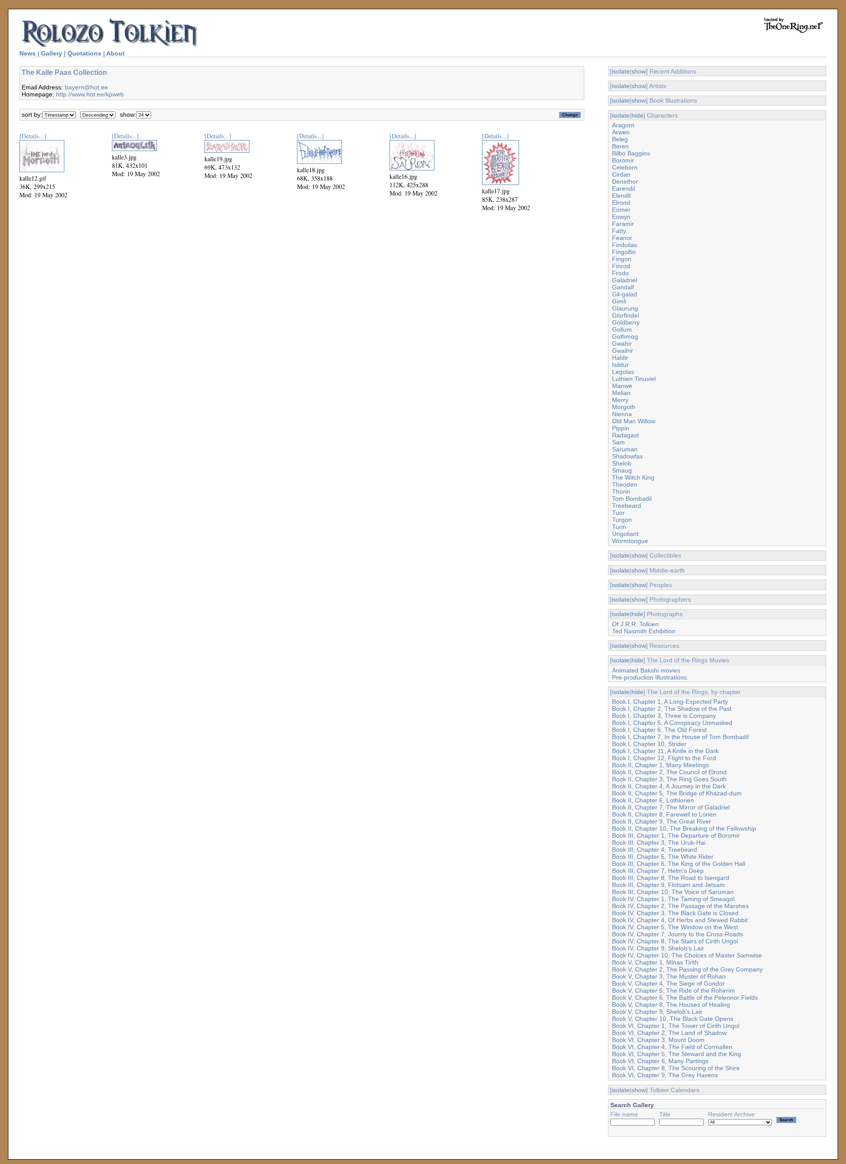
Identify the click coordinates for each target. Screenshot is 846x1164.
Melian (621, 392)
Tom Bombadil (632, 498)
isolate (621, 71)
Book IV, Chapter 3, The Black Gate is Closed (675, 912)
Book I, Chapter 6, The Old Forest (659, 729)
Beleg (620, 139)
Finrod (621, 266)
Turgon (622, 519)
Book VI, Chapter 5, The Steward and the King (676, 1053)
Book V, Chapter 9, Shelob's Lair (657, 1011)
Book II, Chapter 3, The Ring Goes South (669, 779)
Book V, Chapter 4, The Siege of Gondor (668, 983)
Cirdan (621, 174)
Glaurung (625, 308)
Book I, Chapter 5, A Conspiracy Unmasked (672, 722)
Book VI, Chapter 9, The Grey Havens (665, 1075)
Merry (620, 399)
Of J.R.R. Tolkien (635, 624)
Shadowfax (627, 456)
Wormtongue (630, 540)
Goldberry (626, 322)
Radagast (625, 435)
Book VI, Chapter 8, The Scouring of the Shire (676, 1068)
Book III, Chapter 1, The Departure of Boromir (676, 835)
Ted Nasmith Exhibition (643, 631)
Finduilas (624, 244)
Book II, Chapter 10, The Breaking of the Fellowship (684, 828)
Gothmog (625, 336)
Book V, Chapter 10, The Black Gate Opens (672, 1018)
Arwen (621, 132)
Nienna (622, 414)
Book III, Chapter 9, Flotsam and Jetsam (668, 884)
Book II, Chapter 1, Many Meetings (660, 765)
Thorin (621, 491)
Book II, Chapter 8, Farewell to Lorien (664, 814)
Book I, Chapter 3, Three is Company (664, 715)
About (115, 53)
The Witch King (633, 477)
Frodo (620, 273)
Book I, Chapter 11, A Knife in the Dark (665, 750)
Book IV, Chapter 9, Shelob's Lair (658, 948)
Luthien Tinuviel (634, 378)
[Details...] (32, 136)
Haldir (620, 357)
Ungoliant (625, 533)
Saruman (625, 449)
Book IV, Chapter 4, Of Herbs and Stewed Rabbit (680, 920)
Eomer (621, 209)
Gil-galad (624, 294)
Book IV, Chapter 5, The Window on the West (675, 927)
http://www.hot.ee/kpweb (90, 94)
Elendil (621, 195)
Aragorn (623, 125)
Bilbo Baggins (631, 153)
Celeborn (625, 167)
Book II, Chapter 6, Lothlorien (653, 800)
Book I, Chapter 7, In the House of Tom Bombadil (680, 736)
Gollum (622, 329)
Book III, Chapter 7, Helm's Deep (658, 870)
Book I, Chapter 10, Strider (649, 743)
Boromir (623, 160)
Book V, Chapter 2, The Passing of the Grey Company (687, 969)
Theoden (624, 484)
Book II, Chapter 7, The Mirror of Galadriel (671, 807)
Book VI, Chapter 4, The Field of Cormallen (672, 1046)
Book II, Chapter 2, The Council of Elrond (669, 772)
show (638, 71)
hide (637, 115)
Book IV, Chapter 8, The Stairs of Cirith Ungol (675, 941)
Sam (618, 442)
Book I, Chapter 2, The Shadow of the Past (671, 708)
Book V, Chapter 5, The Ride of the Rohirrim (673, 990)
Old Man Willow (633, 421)
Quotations (84, 53)
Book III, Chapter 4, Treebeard (654, 849)
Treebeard (626, 505)
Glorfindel (625, 315)
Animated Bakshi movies (646, 670)
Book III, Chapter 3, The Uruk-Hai (658, 842)
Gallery (51, 53)
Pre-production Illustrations (649, 677)
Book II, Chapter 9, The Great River (661, 821)
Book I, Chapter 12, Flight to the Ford (664, 757)
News (27, 53)
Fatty (619, 230)
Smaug (622, 470)
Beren (620, 146)
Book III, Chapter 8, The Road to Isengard (670, 877)
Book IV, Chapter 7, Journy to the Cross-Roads (677, 934)
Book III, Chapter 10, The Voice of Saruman (673, 891)
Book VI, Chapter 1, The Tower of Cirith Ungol (675, 1025)
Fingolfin (624, 251)
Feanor (622, 237)
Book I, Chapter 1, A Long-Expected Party (670, 701)
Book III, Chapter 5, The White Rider (662, 856)
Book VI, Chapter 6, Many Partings (660, 1060)
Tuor (618, 512)
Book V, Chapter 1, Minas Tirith (655, 962)
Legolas (623, 371)
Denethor (625, 181)
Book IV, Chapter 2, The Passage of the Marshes (680, 905)
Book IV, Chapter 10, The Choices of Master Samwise (687, 955)
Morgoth (623, 406)
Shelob (621, 463)
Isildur (620, 364)
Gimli (619, 301)
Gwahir (622, 343)
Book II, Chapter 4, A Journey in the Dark (669, 786)
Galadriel (624, 280)
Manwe (622, 385)
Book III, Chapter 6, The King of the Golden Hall (678, 863)
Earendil (623, 188)
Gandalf (623, 287)
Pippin (620, 428)
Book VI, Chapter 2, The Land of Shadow (669, 1032)
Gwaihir (622, 350)
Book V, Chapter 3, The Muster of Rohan (669, 976)
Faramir (623, 223)
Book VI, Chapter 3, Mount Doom (658, 1039)
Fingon (621, 258)
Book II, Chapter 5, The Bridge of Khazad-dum (677, 793)
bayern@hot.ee (86, 87)
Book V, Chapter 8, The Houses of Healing (671, 1004)
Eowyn (621, 216)
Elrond (621, 202)
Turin (619, 526)
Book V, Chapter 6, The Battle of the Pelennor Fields (685, 997)
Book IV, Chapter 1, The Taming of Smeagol (673, 898)
